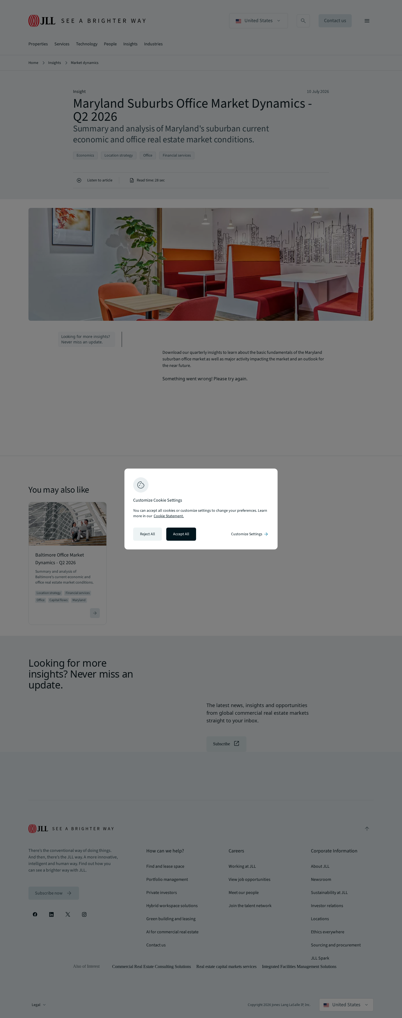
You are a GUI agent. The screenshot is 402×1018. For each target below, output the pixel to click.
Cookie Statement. (169, 516)
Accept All (181, 534)
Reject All (147, 534)
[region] (201, 509)
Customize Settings (250, 534)
